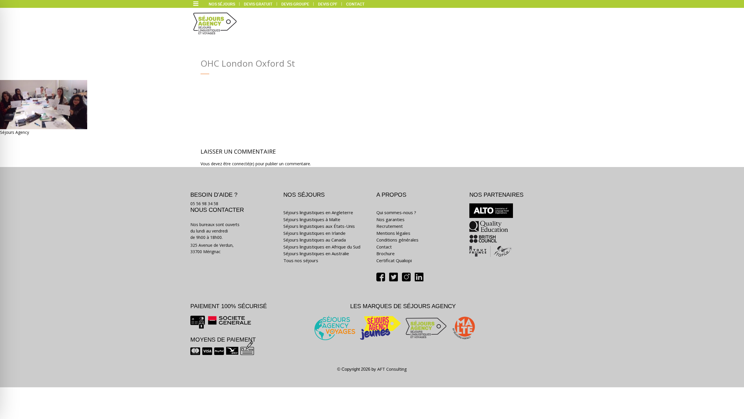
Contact (355, 4)
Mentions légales (393, 233)
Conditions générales (397, 240)
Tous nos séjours (300, 260)
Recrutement (389, 226)
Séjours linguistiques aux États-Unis (319, 226)
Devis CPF (327, 4)
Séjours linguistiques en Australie (316, 253)
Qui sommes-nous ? (396, 212)
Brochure (385, 253)
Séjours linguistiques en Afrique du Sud (321, 247)
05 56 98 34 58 (204, 203)
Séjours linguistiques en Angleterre (318, 212)
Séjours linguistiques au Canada (314, 240)
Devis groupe (295, 4)
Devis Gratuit (258, 4)
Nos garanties (390, 219)
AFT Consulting (392, 369)
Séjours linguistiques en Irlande (314, 233)
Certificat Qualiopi (394, 260)
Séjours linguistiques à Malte (311, 219)
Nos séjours (222, 4)
